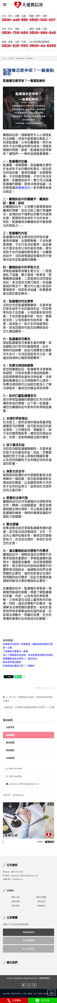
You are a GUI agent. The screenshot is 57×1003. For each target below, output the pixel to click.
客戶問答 (16, 906)
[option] (28, 823)
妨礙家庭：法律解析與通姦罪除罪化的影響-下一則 (28, 707)
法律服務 (10, 758)
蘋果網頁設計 (44, 978)
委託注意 (41, 901)
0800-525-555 (15, 46)
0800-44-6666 (42, 46)
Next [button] (52, 804)
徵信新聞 (11, 58)
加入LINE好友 (28, 949)
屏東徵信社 (22, 187)
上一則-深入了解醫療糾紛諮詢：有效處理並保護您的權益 (28, 699)
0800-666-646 (42, 33)
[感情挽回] (28, 820)
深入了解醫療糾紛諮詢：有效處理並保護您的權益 (28, 655)
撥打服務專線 (29, 940)
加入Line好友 (15, 776)
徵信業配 (10, 750)
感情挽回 (8, 842)
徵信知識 (16, 901)
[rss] (34, 985)
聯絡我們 (41, 906)
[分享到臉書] (29, 985)
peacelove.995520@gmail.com (24, 784)
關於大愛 (16, 897)
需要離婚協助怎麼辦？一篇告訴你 (20, 658)
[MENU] (5, 5)
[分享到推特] (23, 985)
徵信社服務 (41, 897)
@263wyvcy (18, 795)
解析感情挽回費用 (12, 662)
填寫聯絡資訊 (29, 932)
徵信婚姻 (10, 742)
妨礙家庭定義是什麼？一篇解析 (19, 665)
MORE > (50, 842)
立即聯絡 (16, 1000)
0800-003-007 (42, 20)
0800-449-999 (14, 20)
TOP (51, 992)
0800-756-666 (15, 33)
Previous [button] (49, 804)
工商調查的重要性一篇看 (15, 651)
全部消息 (10, 727)
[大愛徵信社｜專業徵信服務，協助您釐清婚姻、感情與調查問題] (28, 5)
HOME (5, 58)
